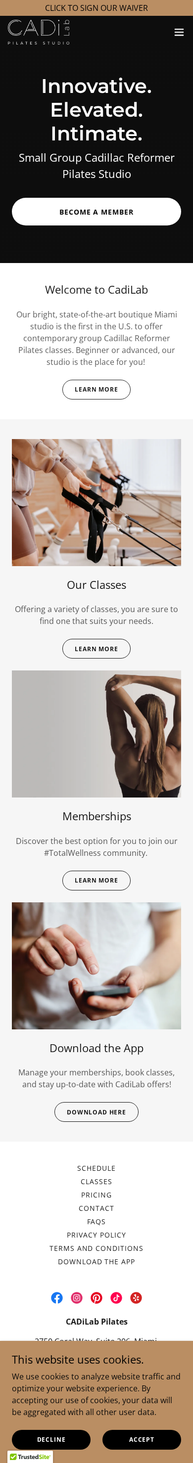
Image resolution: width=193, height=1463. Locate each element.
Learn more (96, 649)
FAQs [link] (96, 1221)
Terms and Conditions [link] (96, 1248)
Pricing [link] (96, 1194)
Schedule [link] (96, 1168)
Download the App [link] (97, 1261)
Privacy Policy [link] (96, 1235)
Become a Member (96, 212)
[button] (179, 32)
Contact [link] (96, 1208)
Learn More (96, 389)
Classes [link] (96, 1181)
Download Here (96, 1112)
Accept (141, 1439)
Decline (51, 1439)
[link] (38, 32)
